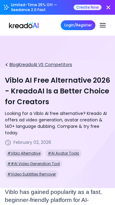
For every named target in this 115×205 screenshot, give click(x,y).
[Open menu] (102, 25)
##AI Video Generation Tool (33, 163)
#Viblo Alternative (23, 153)
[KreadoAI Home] (24, 25)
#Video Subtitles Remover (31, 174)
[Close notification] (108, 7)
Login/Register (78, 25)
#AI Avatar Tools (63, 153)
